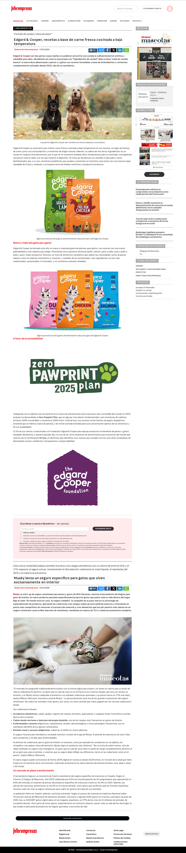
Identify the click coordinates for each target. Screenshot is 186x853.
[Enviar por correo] (101, 50)
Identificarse (64, 830)
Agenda (113, 21)
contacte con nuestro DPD (71, 549)
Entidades (125, 21)
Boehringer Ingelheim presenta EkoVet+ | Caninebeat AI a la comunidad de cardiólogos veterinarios (154, 234)
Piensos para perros (157, 99)
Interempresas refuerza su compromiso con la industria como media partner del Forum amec (152, 191)
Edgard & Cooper (21, 56)
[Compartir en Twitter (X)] (113, 50)
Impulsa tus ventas (144, 290)
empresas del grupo (61, 547)
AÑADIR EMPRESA (151, 834)
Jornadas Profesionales (145, 287)
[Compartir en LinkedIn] (120, 50)
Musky (16, 594)
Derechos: (90, 547)
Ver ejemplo (63, 523)
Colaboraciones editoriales (120, 843)
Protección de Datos (123, 834)
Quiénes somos (92, 842)
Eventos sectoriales (144, 296)
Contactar (91, 830)
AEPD (39, 551)
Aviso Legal (41, 541)
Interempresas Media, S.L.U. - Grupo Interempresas (96, 850)
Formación (102, 21)
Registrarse (64, 834)
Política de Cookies (122, 838)
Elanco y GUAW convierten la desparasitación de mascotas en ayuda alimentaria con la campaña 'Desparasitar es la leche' (154, 206)
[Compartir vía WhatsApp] (126, 50)
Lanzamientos (58, 21)
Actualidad (32, 21)
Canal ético (91, 834)
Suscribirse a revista (68, 842)
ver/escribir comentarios (72, 818)
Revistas (137, 21)
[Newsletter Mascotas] (154, 139)
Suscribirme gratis (103, 529)
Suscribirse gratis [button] (152, 8)
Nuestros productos (95, 838)
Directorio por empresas (148, 276)
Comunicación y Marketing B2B (149, 293)
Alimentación (74, 21)
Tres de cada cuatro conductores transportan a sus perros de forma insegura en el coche (152, 221)
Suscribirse (154, 174)
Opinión (45, 21)
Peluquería (89, 21)
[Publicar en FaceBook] (107, 50)
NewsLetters (64, 838)
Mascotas (18, 21)
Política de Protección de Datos (58, 541)
